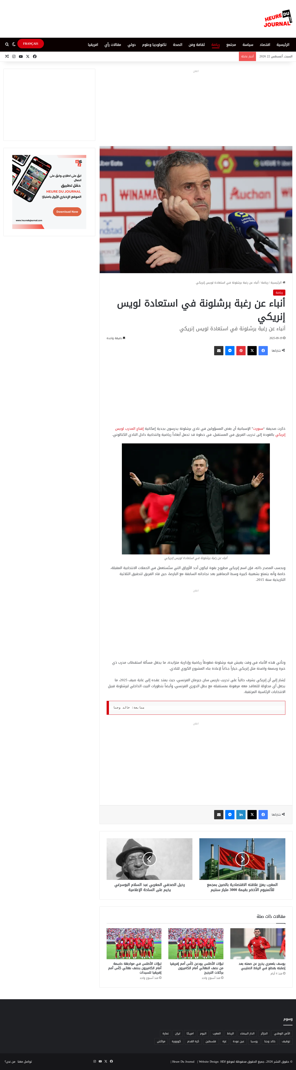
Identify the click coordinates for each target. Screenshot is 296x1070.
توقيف (286, 1041)
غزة (224, 1041)
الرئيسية (283, 44)
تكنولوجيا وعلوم (154, 44)
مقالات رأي (113, 44)
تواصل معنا (25, 1061)
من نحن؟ (10, 1061)
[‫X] (252, 350)
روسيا (254, 1041)
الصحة (177, 44)
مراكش (161, 1041)
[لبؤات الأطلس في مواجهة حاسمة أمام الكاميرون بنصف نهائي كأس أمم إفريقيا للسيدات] (134, 943)
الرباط (230, 1033)
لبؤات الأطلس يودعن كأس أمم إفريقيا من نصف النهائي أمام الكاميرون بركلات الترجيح (196, 968)
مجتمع (231, 44)
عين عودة (238, 1041)
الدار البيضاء (247, 1033)
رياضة (215, 44)
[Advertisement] (196, 106)
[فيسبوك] (263, 350)
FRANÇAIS (30, 43)
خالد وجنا (269, 1041)
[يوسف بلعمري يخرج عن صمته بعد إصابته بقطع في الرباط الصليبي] (257, 943)
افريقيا (93, 44)
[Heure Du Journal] (278, 18)
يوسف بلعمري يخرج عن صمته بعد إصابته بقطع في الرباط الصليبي (262, 966)
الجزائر (264, 1033)
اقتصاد (265, 44)
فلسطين (211, 1041)
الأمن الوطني (282, 1033)
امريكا (190, 1033)
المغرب (217, 1033)
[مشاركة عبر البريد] (218, 350)
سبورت (258, 428)
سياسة (248, 44)
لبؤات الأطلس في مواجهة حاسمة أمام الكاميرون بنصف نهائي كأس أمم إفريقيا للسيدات (134, 968)
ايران (177, 1033)
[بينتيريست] (241, 350)
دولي (132, 44)
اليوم (203, 1033)
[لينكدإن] (241, 814)
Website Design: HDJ (212, 1061)
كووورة (176, 1041)
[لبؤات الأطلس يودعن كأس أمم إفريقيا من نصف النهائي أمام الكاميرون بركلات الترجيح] (195, 943)
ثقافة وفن (197, 44)
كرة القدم (193, 1041)
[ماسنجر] (229, 350)
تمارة (166, 1033)
